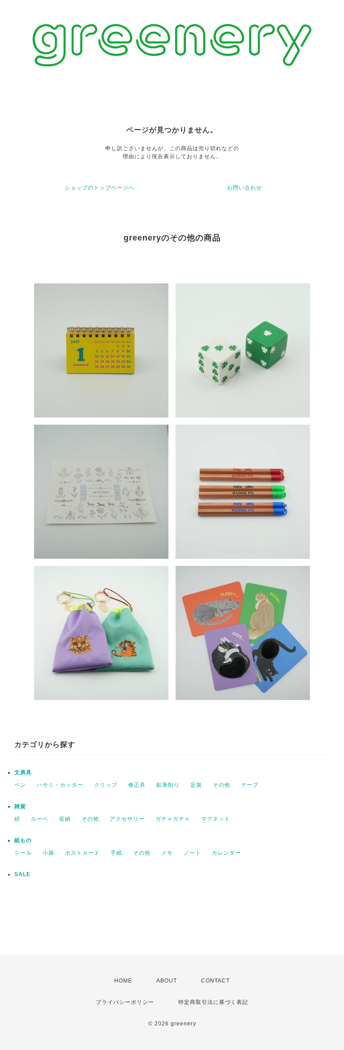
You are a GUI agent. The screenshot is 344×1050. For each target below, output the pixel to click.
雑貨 (20, 806)
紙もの (23, 840)
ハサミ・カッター (60, 785)
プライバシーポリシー (125, 1002)
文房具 (23, 772)
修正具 (137, 785)
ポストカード (82, 853)
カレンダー (226, 853)
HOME (123, 981)
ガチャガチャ (172, 819)
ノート (192, 853)
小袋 (48, 853)
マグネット (215, 819)
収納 (65, 819)
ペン (20, 785)
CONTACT (215, 981)
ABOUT (166, 981)
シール (23, 853)
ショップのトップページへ (99, 188)
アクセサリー (127, 819)
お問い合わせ (244, 188)
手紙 (116, 853)
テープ (249, 785)
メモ (167, 853)
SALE (22, 874)
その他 (221, 785)
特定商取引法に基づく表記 (213, 1002)
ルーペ (39, 819)
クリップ (105, 785)
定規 (196, 785)
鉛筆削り (168, 785)
